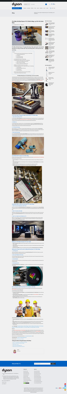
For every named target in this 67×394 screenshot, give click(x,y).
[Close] (48, 183)
